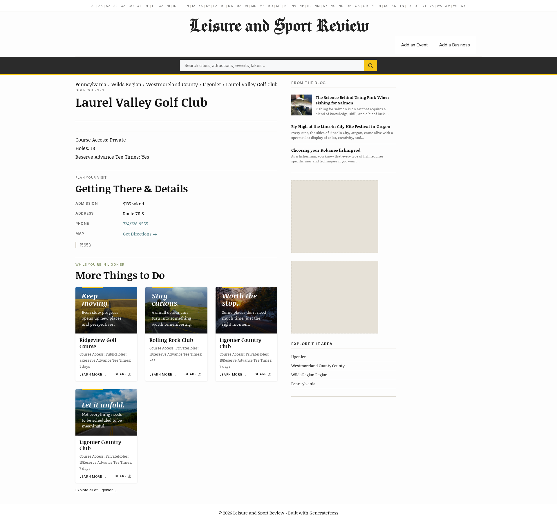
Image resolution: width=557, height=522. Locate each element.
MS (262, 6)
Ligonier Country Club (240, 343)
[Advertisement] (334, 216)
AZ (108, 6)
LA (215, 6)
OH (349, 6)
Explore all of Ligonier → (96, 490)
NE (286, 6)
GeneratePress (324, 513)
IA (194, 6)
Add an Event (414, 45)
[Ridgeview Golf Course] (106, 310)
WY (463, 6)
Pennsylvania (90, 84)
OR (365, 6)
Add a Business (454, 45)
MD (231, 6)
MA (239, 6)
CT (139, 6)
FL (154, 6)
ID (175, 6)
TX (409, 6)
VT (424, 6)
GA (161, 6)
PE (373, 6)
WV (447, 6)
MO (270, 6)
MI (247, 6)
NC (333, 6)
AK (100, 6)
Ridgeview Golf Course (98, 343)
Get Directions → (140, 234)
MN (254, 6)
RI (379, 6)
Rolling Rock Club (171, 340)
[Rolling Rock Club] (176, 310)
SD (394, 6)
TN (401, 6)
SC (386, 6)
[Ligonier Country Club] (246, 310)
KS (200, 6)
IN (187, 6)
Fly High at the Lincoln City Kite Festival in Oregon (340, 126)
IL (181, 6)
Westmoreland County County (318, 365)
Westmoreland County (172, 84)
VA (432, 6)
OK (357, 6)
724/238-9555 (135, 223)
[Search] (370, 65)
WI (455, 6)
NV (294, 6)
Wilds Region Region (309, 374)
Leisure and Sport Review (278, 24)
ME (222, 6)
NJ (309, 6)
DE (146, 6)
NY (325, 6)
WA (439, 6)
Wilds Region (126, 84)
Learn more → (93, 374)
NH (302, 6)
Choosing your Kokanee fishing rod (325, 150)
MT (278, 6)
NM (317, 6)
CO (131, 6)
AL (93, 6)
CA (123, 6)
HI (168, 6)
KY (208, 6)
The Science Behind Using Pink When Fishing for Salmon (352, 100)
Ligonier (212, 84)
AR (115, 6)
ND (341, 6)
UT (417, 6)
